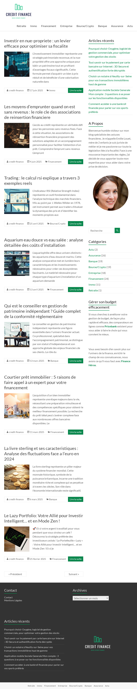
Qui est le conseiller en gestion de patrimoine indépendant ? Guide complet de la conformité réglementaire (42, 311)
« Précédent (15, 574)
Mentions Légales (13, 600)
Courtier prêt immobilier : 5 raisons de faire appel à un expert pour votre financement (40, 382)
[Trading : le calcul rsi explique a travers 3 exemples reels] (17, 190)
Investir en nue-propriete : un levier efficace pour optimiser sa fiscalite (37, 43)
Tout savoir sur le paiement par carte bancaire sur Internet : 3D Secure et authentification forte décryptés (109, 66)
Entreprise (66, 25)
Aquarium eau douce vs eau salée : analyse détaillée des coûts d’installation (43, 242)
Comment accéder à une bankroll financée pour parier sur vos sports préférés (108, 107)
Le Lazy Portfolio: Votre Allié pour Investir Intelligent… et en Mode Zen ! (43, 518)
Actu (130, 25)
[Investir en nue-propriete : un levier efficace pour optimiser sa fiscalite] (17, 53)
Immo (33, 25)
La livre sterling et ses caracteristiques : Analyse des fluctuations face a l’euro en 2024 (41, 454)
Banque (102, 25)
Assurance (117, 25)
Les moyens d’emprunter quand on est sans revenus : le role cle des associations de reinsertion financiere (42, 112)
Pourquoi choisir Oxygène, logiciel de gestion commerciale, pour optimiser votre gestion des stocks (110, 52)
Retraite (21, 25)
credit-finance (16, 90)
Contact (8, 597)
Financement (48, 25)
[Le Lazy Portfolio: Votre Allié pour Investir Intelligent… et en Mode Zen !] (17, 528)
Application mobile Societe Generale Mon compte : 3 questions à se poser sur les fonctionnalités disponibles (109, 94)
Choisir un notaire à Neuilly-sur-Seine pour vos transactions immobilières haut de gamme (110, 80)
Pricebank (111, 326)
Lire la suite (76, 90)
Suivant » (74, 574)
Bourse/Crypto (85, 25)
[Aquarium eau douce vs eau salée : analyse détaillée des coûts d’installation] (17, 252)
